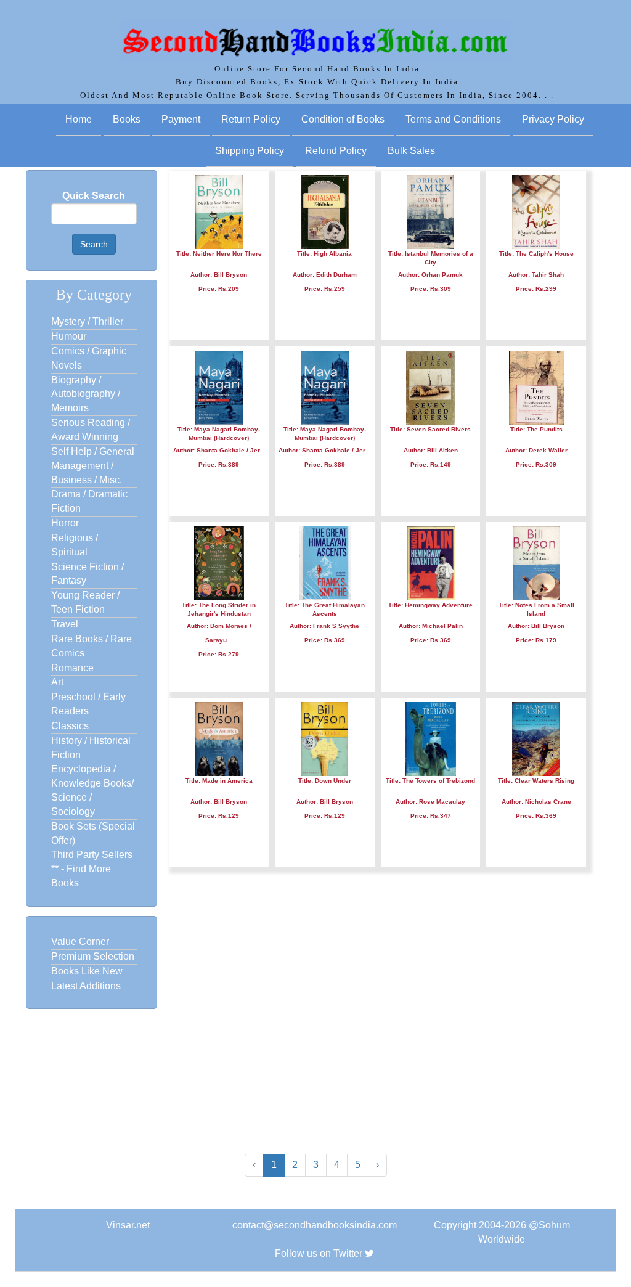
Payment (180, 119)
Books (126, 119)
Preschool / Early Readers (88, 704)
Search (94, 244)
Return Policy (250, 119)
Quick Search (93, 195)
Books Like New (87, 971)
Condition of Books (343, 119)
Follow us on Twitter (318, 1253)
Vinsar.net (128, 1225)
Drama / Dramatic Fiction (89, 501)
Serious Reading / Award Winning (90, 429)
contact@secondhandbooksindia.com (314, 1225)
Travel (64, 624)
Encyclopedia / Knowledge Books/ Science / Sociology (92, 790)
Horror (65, 523)
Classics (70, 726)
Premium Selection (92, 956)
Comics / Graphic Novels (88, 358)
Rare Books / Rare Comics (91, 646)
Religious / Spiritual (74, 545)
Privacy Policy (553, 119)
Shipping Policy (249, 150)
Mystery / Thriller (87, 321)
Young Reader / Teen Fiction (85, 602)
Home (78, 119)
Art (57, 682)
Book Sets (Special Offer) (93, 833)
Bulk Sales (411, 150)
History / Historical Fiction (91, 747)
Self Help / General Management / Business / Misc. (92, 465)
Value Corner (80, 941)
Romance (72, 668)
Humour (68, 336)
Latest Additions (86, 986)
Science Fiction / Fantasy (87, 574)
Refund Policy (336, 150)
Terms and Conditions (453, 119)
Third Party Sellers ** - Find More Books (91, 868)
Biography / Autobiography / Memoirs (85, 394)
